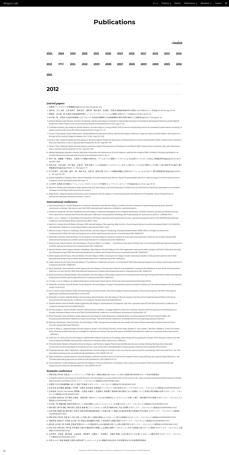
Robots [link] (177, 3)
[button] (226, 3)
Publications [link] (189, 3)
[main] (114, 22)
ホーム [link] (156, 3)
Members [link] (205, 3)
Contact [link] (218, 3)
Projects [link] (165, 3)
